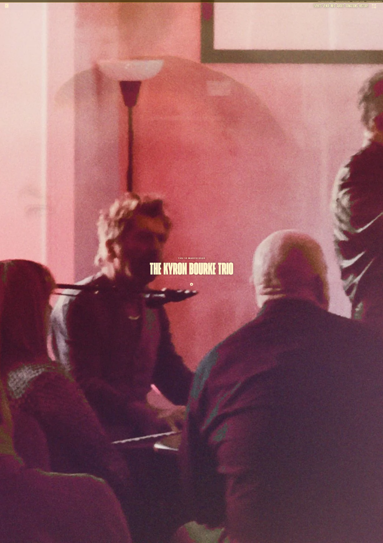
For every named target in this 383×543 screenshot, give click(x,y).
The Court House (358, 1)
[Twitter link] (375, 5)
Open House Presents (374, 1)
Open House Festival (343, 1)
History (364, 6)
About (340, 6)
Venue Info (329, 6)
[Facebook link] (373, 5)
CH (6, 6)
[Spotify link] (375, 7)
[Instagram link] (373, 7)
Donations (351, 6)
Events (317, 6)
